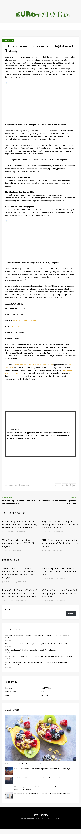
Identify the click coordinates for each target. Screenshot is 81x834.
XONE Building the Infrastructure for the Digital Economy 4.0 (19, 502)
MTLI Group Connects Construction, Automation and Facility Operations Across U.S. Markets (60, 543)
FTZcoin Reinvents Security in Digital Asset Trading (33, 364)
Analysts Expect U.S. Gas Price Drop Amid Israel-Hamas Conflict (37, 778)
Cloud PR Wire (8, 40)
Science (8, 695)
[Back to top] (79, 832)
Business (8, 688)
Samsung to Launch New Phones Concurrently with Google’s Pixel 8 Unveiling (42, 793)
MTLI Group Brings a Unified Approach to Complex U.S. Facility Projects (19, 543)
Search (7, 610)
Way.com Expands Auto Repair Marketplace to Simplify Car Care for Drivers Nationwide (60, 524)
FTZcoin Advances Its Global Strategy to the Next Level (57, 502)
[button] (3, 5)
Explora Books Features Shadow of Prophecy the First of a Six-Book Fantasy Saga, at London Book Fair (19, 593)
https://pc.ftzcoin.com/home (24, 320)
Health (43, 692)
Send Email (15, 326)
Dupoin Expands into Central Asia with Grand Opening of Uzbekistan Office (59, 571)
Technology (44, 695)
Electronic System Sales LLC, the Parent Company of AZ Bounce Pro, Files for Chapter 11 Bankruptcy (19, 524)
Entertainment (10, 692)
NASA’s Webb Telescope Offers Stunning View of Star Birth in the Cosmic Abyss (42, 769)
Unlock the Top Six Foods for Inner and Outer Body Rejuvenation (28, 764)
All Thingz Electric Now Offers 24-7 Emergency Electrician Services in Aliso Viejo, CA (59, 593)
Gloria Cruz (25, 485)
